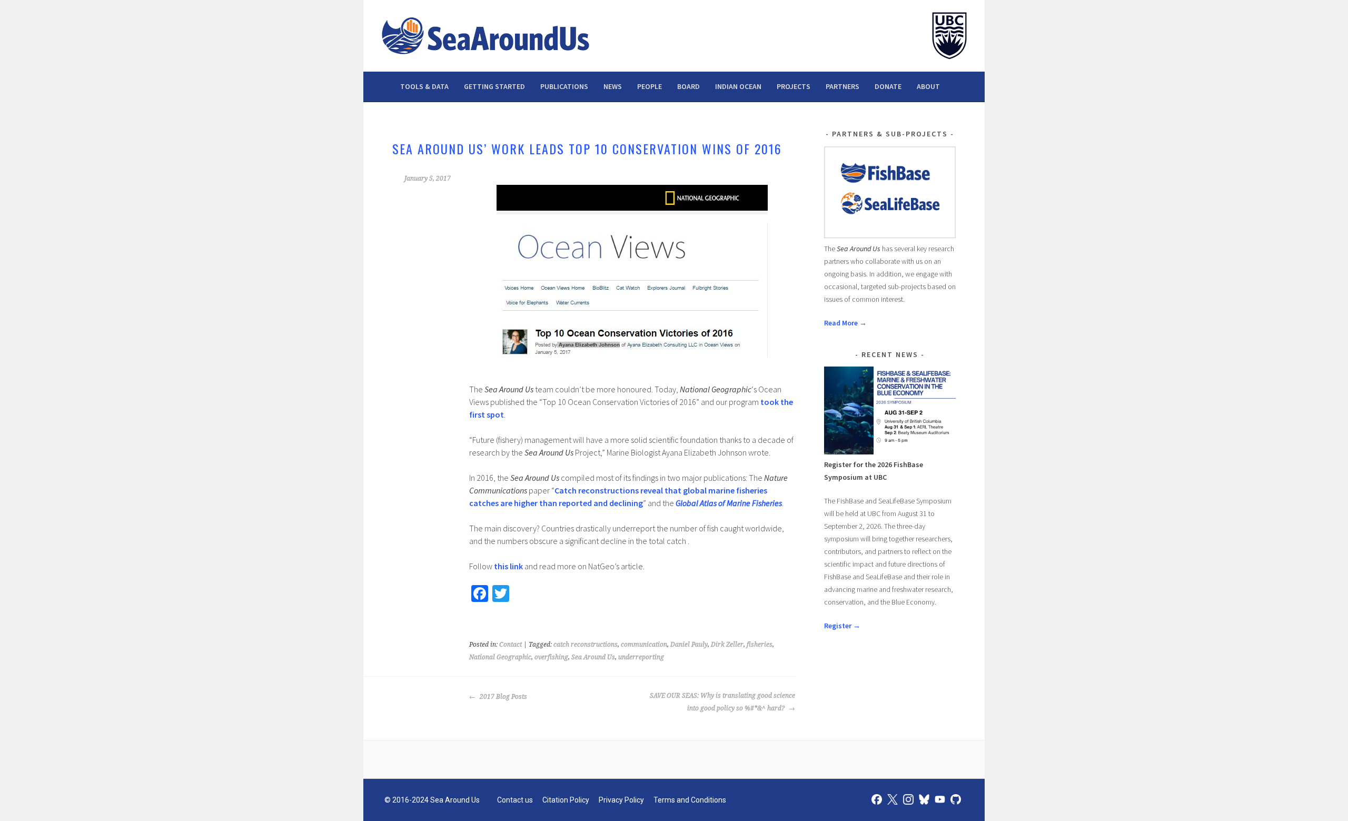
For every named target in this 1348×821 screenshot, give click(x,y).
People (649, 86)
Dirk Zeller (727, 644)
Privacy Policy (621, 800)
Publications (564, 86)
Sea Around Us (593, 657)
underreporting (641, 657)
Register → (842, 625)
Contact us (515, 800)
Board (688, 86)
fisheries (759, 644)
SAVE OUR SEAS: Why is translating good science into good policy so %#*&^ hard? (722, 702)
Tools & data (424, 86)
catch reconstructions (585, 644)
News (612, 86)
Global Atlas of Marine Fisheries (729, 503)
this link (508, 566)
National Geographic (500, 657)
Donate (888, 86)
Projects (793, 86)
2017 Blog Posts (502, 696)
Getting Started (494, 86)
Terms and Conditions (689, 800)
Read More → (845, 323)
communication (644, 644)
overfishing (551, 657)
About (928, 86)
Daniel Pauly (689, 644)
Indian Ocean (738, 86)
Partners (842, 86)
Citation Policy (565, 800)
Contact (510, 644)
